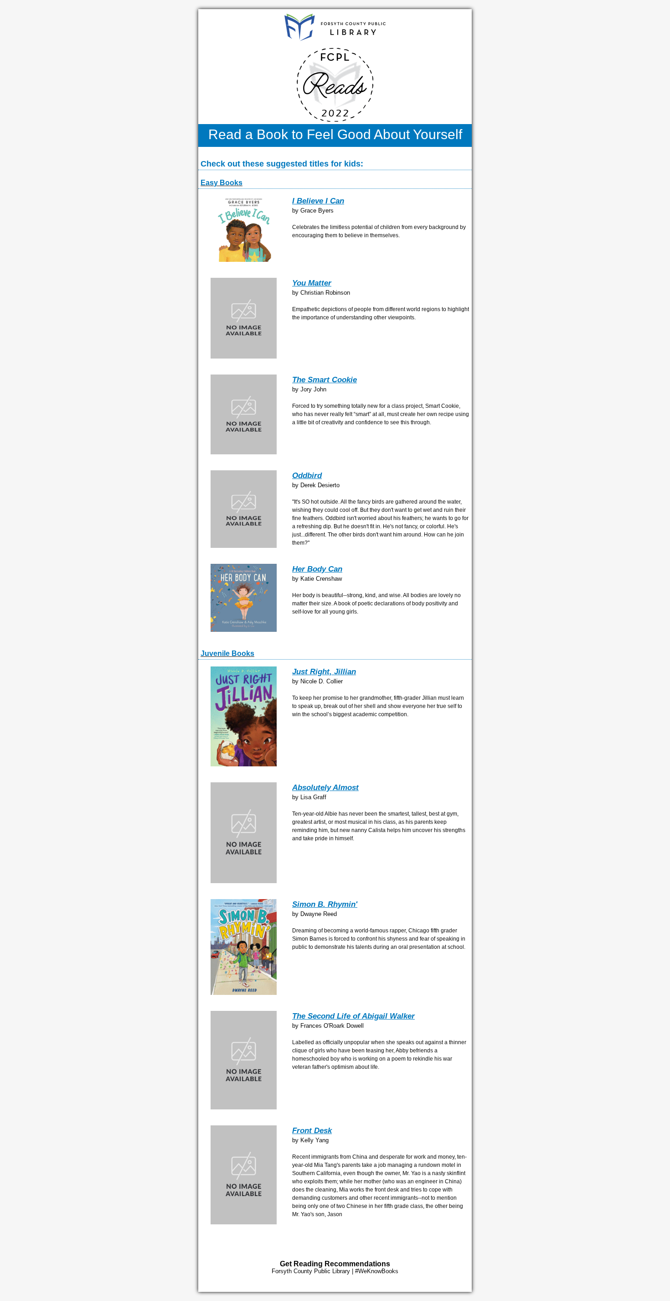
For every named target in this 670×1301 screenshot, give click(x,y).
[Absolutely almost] (244, 881)
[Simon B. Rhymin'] (244, 992)
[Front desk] (244, 1222)
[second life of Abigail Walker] (244, 1107)
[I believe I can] (244, 259)
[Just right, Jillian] (244, 764)
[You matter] (244, 356)
